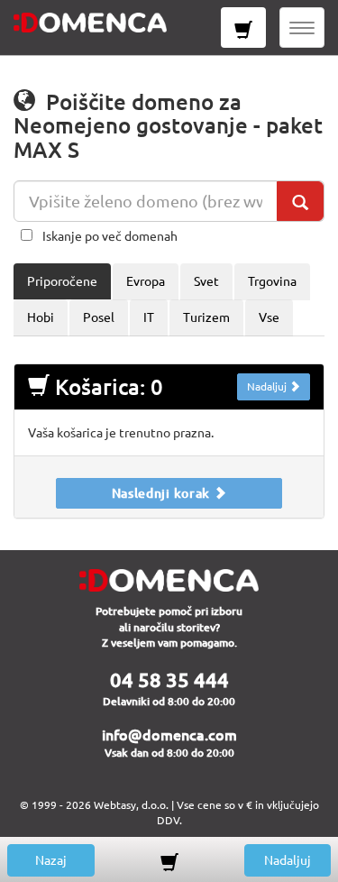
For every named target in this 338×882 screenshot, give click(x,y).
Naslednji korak (163, 493)
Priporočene (62, 281)
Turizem (206, 317)
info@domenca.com (169, 735)
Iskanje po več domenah (110, 236)
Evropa (145, 281)
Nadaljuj (268, 386)
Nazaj (51, 860)
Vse (269, 317)
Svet (206, 281)
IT (148, 317)
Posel (98, 317)
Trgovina (272, 281)
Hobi (40, 317)
